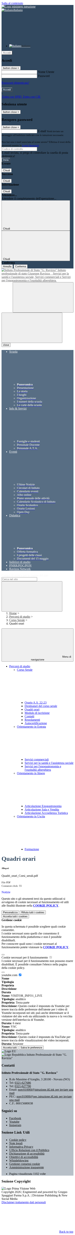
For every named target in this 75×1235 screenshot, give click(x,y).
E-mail (42, 131)
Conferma (20, 266)
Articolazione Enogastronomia (43, 806)
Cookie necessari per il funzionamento (25, 957)
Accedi (7, 52)
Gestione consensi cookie (24, 1163)
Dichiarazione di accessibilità (26, 1153)
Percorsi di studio (19, 616)
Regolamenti (32, 719)
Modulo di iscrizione (37, 712)
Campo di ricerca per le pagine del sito (25, 575)
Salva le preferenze (31, 1047)
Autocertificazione (36, 723)
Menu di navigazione (51, 658)
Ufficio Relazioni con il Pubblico (29, 1150)
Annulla (7, 266)
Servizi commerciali (37, 759)
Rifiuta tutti (32, 912)
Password (44, 76)
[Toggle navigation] (32, 328)
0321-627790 (23, 1086)
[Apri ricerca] (43, 297)
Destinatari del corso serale (41, 706)
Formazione (32, 849)
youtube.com (10, 975)
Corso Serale (17, 620)
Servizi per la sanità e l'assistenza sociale (49, 763)
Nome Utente (46, 72)
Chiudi (6, 170)
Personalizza (10, 912)
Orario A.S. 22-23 (36, 702)
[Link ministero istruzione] (19, 6)
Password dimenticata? (15, 82)
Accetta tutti (15, 916)
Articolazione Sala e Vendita (42, 809)
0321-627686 (23, 1082)
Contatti (29, 716)
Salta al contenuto (12, 3)
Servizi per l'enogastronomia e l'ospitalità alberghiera (43, 768)
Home (13, 613)
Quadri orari (32, 709)
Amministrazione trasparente (26, 1167)
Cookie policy (17, 1139)
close (6, 345)
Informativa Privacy (21, 1146)
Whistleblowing (18, 1160)
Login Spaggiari (30, 145)
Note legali (15, 1143)
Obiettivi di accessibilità (23, 1157)
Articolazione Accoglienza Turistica (46, 813)
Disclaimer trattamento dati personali (24, 1202)
